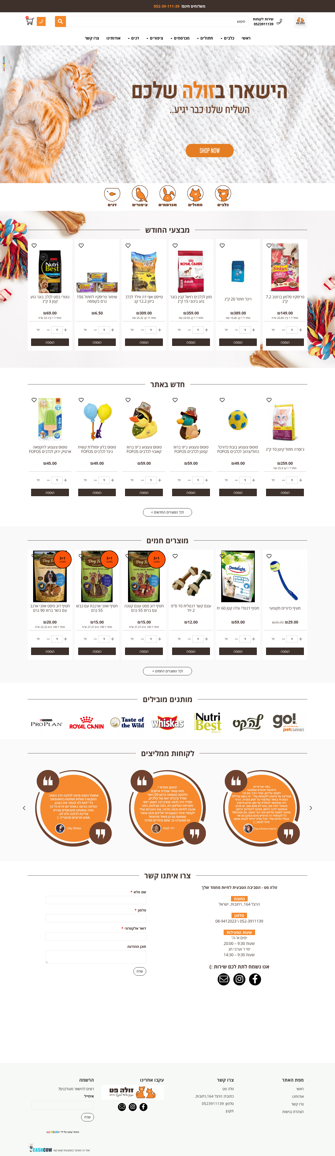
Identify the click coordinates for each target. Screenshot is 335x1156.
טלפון (140, 910)
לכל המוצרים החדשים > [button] (167, 512)
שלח (140, 971)
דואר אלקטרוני (133, 928)
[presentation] (19, 722)
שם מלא (138, 892)
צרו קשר (92, 38)
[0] (31, 21)
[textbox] (180, 6)
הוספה (285, 342)
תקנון (230, 1110)
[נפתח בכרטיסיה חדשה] (255, 980)
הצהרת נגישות (293, 1111)
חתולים (206, 38)
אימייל (89, 1096)
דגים (134, 38)
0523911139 (213, 1103)
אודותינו (113, 38)
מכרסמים (181, 38)
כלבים (228, 38)
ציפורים (156, 38)
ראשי (246, 38)
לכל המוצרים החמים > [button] (167, 671)
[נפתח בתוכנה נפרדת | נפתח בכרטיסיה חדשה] (224, 980)
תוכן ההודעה (136, 946)
